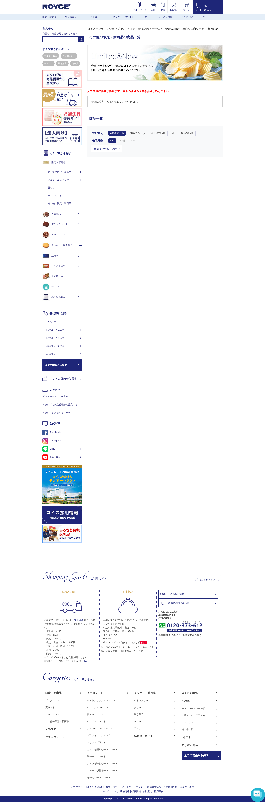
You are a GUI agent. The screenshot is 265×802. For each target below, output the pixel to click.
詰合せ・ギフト (143, 735)
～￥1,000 (50, 321)
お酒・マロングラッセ (193, 715)
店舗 (153, 10)
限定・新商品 (49, 16)
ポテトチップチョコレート (101, 700)
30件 (112, 140)
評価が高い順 (157, 133)
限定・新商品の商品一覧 (145, 28)
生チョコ (48, 63)
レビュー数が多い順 (182, 133)
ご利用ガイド (139, 10)
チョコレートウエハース (100, 728)
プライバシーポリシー (133, 786)
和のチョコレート (96, 756)
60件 (122, 140)
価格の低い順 (117, 133)
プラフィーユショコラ (99, 735)
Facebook (55, 432)
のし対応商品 (58, 297)
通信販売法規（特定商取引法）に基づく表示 (170, 786)
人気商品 (56, 214)
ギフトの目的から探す (63, 378)
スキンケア (187, 722)
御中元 (75, 63)
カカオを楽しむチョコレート (102, 749)
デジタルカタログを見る (55, 396)
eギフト (205, 16)
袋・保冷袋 (187, 729)
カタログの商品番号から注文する (60, 404)
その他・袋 (187, 16)
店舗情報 (124, 791)
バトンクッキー (142, 700)
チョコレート (97, 16)
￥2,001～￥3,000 (54, 338)
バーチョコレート (96, 721)
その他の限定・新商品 (59, 203)
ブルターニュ (50, 56)
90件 (133, 140)
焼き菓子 (62, 63)
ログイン (187, 10)
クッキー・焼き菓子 (123, 16)
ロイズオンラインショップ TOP (106, 28)
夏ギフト (52, 187)
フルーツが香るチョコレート (102, 770)
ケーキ (137, 721)
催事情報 (136, 791)
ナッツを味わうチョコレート (102, 763)
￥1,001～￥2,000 (54, 329)
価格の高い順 (137, 133)
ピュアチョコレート (97, 707)
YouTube (55, 457)
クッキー (138, 707)
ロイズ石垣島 (165, 16)
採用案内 (159, 791)
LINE (52, 448)
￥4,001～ (50, 354)
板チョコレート (95, 714)
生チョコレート (73, 16)
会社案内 (147, 791)
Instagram (55, 440)
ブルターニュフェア (58, 180)
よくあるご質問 (95, 786)
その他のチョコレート (99, 777)
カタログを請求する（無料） (57, 412)
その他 (186, 700)
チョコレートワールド (193, 708)
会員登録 (174, 10)
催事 (162, 10)
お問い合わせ (113, 786)
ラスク (137, 728)
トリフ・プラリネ (96, 742)
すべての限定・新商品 (59, 172)
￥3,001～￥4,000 (54, 346)
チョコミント (68, 56)
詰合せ (146, 16)
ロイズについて (110, 791)
